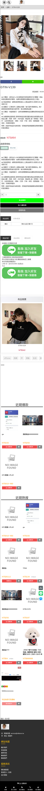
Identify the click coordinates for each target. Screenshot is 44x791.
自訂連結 (4, 775)
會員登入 (4, 772)
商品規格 (17, 238)
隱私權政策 (5, 770)
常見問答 (4, 750)
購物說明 (27, 238)
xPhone (7, 358)
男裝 (27, 358)
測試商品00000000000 (30, 434)
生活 (34, 358)
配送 (16, 218)
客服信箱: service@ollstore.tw (14, 733)
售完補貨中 (9, 703)
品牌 (8, 7)
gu (3, 434)
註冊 (9, 772)
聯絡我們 (4, 755)
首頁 (2, 7)
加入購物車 (9, 447)
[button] (42, 68)
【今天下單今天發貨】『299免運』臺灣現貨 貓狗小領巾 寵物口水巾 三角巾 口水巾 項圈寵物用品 (32, 652)
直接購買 (22, 200)
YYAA (25, 568)
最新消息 (4, 753)
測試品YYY (5, 650)
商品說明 (6, 218)
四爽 (15, 358)
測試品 (4, 568)
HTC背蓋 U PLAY (8, 475)
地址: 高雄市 (8, 736)
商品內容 (6, 238)
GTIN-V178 (27, 609)
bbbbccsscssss (7, 691)
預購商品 (9, 581)
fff (22, 358)
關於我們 (4, 747)
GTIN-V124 (22, 345)
